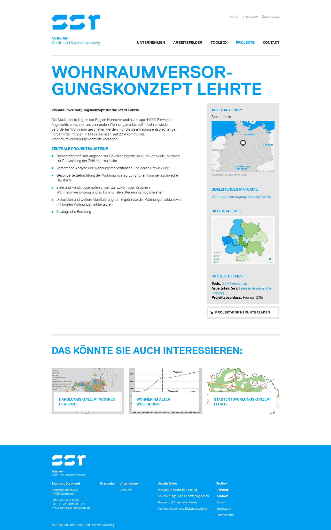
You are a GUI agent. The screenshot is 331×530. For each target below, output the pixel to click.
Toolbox (219, 42)
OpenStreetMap (237, 175)
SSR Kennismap (234, 283)
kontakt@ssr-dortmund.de (73, 507)
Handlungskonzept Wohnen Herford (87, 401)
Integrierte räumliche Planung (177, 489)
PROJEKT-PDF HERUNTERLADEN (242, 312)
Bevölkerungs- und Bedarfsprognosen (183, 496)
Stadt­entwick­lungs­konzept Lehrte (242, 401)
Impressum (250, 16)
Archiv (234, 16)
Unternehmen (151, 42)
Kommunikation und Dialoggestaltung (182, 508)
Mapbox (219, 175)
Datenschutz (270, 16)
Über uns (125, 489)
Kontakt (271, 42)
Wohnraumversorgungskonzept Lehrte (241, 196)
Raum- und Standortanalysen (177, 502)
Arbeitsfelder (187, 42)
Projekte (245, 42)
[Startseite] (76, 30)
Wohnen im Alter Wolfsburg (153, 401)
